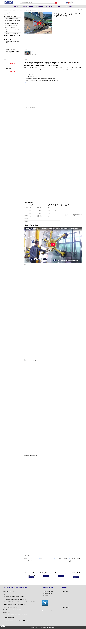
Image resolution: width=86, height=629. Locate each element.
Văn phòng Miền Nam (65, 607)
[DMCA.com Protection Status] (45, 603)
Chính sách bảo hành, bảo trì (48, 591)
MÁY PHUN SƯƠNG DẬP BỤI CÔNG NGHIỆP (11, 16)
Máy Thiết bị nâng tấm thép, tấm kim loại (11, 23)
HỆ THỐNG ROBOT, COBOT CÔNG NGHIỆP (18, 10)
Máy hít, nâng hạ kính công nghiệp (34, 10)
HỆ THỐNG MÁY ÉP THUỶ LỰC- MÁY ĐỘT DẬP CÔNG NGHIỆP (11, 30)
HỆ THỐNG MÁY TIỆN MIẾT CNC (9, 49)
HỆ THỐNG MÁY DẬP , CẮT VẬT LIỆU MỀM (11, 33)
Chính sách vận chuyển (47, 597)
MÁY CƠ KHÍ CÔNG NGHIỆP (27, 6)
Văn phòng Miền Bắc (65, 591)
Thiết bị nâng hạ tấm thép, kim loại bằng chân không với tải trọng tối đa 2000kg (31, 574)
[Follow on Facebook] (67, 3)
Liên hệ (70, 6)
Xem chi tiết (31, 577)
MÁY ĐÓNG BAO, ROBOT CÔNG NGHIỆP (45, 6)
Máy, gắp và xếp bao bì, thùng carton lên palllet (12, 20)
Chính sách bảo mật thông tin (48, 593)
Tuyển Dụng (64, 6)
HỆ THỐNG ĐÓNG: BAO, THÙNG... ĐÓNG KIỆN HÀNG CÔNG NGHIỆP (11, 52)
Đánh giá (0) (30, 59)
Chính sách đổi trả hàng (47, 595)
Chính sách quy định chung (48, 598)
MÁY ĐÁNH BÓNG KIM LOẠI (8, 47)
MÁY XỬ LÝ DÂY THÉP (7, 39)
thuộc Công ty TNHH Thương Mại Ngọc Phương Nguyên (45, 627)
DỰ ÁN (58, 6)
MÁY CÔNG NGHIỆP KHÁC (8, 55)
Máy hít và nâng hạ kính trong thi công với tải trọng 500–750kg (61, 573)
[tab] (25, 60)
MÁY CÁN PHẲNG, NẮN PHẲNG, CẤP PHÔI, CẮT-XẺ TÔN (12, 36)
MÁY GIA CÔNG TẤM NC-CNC (9, 44)
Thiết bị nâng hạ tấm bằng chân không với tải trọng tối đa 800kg (46, 573)
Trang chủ (6, 10)
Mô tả (25, 59)
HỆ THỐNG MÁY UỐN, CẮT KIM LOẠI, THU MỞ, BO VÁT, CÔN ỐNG (12, 42)
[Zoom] (26, 49)
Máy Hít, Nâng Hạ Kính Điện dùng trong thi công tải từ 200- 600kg (76, 574)
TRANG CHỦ (17, 6)
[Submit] (56, 3)
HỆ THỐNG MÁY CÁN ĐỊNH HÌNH (9, 27)
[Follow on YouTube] (69, 3)
